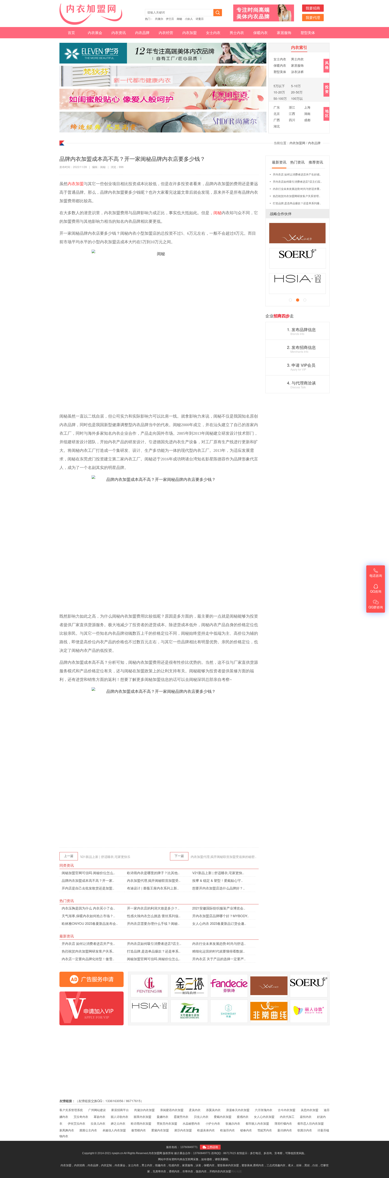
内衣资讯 (118, 32)
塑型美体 (308, 32)
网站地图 (236, 1171)
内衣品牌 (142, 32)
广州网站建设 (97, 1110)
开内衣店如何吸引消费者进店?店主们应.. (297, 181)
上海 (307, 107)
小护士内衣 (213, 1123)
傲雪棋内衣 (138, 1130)
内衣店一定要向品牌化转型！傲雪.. (88, 958)
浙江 (292, 107)
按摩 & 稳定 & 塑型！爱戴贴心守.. (217, 880)
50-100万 (280, 98)
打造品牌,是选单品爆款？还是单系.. (153, 951)
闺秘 (179, 18)
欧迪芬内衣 (227, 1130)
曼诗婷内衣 (284, 1130)
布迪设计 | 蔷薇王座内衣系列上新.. (153, 888)
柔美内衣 (195, 1110)
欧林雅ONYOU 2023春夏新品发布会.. (90, 923)
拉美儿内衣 (98, 1123)
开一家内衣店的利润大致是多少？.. (153, 908)
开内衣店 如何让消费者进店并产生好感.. (297, 174)
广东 (277, 107)
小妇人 (189, 18)
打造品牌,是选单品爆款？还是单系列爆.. (297, 203)
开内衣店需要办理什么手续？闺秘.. (153, 923)
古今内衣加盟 (286, 1110)
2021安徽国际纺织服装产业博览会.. (218, 908)
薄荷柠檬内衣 (283, 1123)
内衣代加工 (287, 1116)
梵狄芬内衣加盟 (167, 1123)
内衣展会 (95, 32)
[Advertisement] (159, 807)
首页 (71, 32)
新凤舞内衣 (66, 1130)
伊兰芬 (170, 18)
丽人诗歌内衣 (119, 1116)
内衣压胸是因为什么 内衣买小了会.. (88, 908)
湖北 (277, 126)
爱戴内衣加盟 (222, 1116)
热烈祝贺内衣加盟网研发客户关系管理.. (296, 196)
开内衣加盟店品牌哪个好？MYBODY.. (220, 915)
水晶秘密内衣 (191, 1123)
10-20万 (279, 92)
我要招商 (313, 8)
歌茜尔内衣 (304, 1130)
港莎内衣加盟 (183, 1130)
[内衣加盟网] (93, 14)
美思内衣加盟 (309, 1110)
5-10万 (296, 86)
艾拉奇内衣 (81, 1116)
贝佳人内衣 (201, 1116)
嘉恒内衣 (306, 1116)
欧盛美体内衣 (206, 1130)
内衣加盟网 (297, 143)
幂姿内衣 (99, 1116)
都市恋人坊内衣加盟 (310, 1123)
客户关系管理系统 (71, 1110)
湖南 (307, 113)
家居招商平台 (120, 1110)
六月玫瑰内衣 (263, 1110)
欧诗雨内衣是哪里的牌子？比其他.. (153, 872)
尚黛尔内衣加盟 (144, 1110)
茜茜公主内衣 (88, 1130)
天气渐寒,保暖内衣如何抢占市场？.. (88, 915)
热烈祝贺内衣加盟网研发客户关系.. (88, 951)
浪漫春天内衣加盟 (237, 1110)
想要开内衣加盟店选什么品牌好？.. (218, 888)
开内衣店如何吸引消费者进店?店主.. (154, 943)
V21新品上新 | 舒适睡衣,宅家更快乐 (105, 856)
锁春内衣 (246, 1130)
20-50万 (297, 92)
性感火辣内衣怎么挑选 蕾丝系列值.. (153, 915)
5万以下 (279, 86)
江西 (292, 113)
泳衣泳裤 (297, 71)
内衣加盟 (189, 32)
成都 (307, 120)
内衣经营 (166, 32)
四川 (292, 120)
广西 (277, 120)
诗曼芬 (200, 18)
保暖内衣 (260, 32)
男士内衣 (237, 32)
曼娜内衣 (162, 1116)
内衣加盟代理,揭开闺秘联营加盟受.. (153, 880)
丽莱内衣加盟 (142, 1116)
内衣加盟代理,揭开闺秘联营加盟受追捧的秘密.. (223, 856)
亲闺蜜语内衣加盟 (171, 1110)
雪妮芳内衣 (264, 1130)
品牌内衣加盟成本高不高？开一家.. (88, 880)
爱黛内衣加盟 (160, 1130)
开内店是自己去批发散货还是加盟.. (88, 888)
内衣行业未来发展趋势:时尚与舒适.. (219, 943)
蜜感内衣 (243, 1116)
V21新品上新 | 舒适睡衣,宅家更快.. (218, 872)
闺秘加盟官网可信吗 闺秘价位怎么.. (88, 872)
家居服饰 (284, 32)
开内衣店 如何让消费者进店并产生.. (88, 943)
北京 (277, 113)
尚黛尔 (159, 18)
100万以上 (297, 98)
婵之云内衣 (118, 1123)
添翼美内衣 (213, 1110)
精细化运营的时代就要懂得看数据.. (218, 951)
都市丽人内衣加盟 (257, 1123)
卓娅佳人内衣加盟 (114, 1130)
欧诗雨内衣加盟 (141, 1123)
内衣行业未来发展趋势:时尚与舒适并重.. (297, 189)
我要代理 (313, 17)
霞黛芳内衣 (181, 1116)
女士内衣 (213, 32)
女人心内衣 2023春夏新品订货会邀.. (219, 923)
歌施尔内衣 (233, 1123)
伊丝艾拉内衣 (76, 1123)
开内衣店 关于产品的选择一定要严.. (219, 958)
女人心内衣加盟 (264, 1116)
